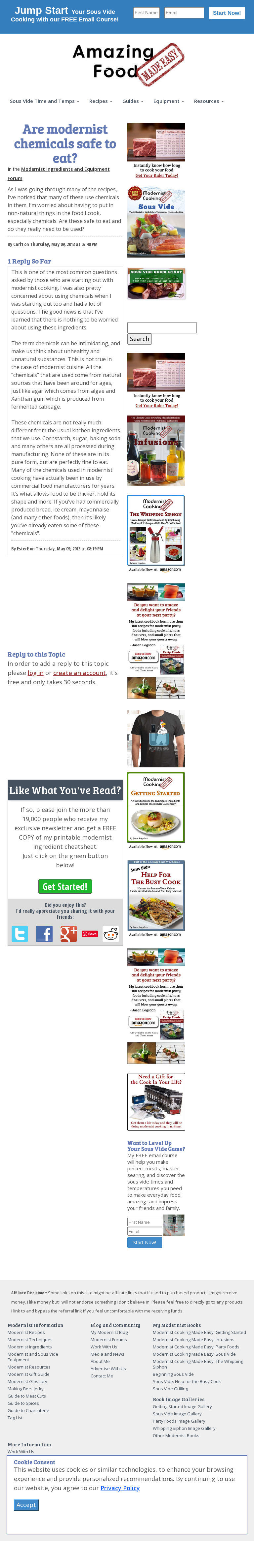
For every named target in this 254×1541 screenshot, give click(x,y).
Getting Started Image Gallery (182, 1406)
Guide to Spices (23, 1403)
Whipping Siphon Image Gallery (184, 1428)
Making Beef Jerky (26, 1389)
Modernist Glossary (27, 1381)
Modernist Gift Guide (29, 1374)
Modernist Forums (109, 1339)
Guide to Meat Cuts (27, 1396)
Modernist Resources (29, 1367)
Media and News (107, 1354)
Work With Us (104, 1347)
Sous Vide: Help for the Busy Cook (187, 1381)
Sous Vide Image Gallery (177, 1414)
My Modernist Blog (109, 1332)
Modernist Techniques (30, 1339)
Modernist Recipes (26, 1332)
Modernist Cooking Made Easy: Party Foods (196, 1347)
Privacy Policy (120, 1488)
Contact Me (102, 1376)
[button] (44, 101)
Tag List (15, 1418)
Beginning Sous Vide (173, 1374)
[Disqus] (65, 1041)
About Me (100, 1361)
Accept (26, 1505)
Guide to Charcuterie (28, 1410)
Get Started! (65, 886)
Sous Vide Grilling (170, 1389)
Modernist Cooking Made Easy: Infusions (193, 1339)
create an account (79, 673)
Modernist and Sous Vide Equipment (33, 1357)
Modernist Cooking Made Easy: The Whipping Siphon (198, 1364)
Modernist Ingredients (30, 1347)
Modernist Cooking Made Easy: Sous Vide (194, 1354)
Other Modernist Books (176, 1435)
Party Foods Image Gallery (179, 1421)
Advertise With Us (108, 1368)
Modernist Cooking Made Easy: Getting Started (199, 1332)
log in (36, 673)
